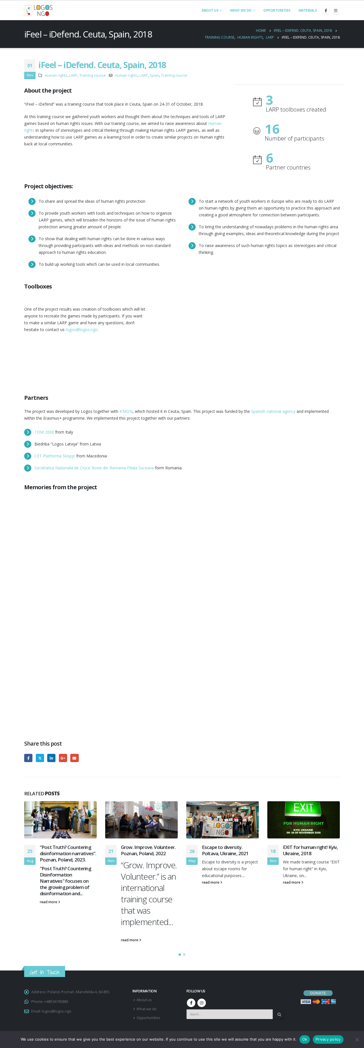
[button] (179, 954)
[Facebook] (326, 10)
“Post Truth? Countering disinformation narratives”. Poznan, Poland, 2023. (68, 853)
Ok (304, 1039)
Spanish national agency (273, 411)
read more (49, 902)
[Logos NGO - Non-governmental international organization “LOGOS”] (38, 10)
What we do (241, 10)
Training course (92, 75)
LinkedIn (51, 758)
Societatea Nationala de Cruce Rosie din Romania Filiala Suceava (94, 467)
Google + (63, 758)
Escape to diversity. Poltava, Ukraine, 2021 (225, 850)
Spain (154, 75)
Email (74, 758)
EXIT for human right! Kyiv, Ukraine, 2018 (310, 850)
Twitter (40, 758)
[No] (357, 1039)
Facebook (28, 758)
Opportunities (276, 10)
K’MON (126, 411)
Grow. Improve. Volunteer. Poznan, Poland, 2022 (148, 850)
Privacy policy (328, 1039)
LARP (73, 75)
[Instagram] (336, 10)
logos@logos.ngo (82, 329)
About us (210, 10)
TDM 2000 (44, 432)
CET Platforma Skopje (54, 456)
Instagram (201, 1003)
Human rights (56, 75)
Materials (308, 10)
